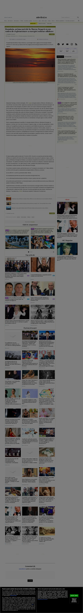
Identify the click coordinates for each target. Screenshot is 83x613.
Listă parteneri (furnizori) (42, 599)
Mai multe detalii (13, 595)
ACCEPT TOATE (74, 595)
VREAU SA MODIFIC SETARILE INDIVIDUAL (74, 600)
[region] (41, 600)
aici (32, 604)
